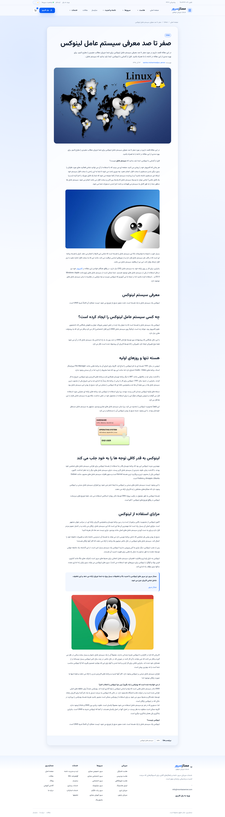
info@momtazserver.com (182, 789)
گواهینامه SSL (73, 776)
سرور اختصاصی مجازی (95, 776)
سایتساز (94, 10)
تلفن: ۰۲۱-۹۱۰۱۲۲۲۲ (186, 2)
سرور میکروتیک (97, 785)
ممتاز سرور (152, 587)
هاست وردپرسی (122, 776)
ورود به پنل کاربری (182, 795)
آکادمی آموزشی (48, 785)
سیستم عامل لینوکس (146, 740)
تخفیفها (75, 795)
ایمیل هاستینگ (122, 785)
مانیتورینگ (99, 800)
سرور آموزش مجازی (96, 795)
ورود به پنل (65, 2)
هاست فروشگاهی (121, 781)
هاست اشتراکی (122, 771)
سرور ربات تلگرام (97, 790)
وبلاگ (51, 781)
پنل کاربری (45, 10)
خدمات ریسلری (73, 785)
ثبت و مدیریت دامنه (71, 771)
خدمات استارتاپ (72, 790)
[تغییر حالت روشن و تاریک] (36, 2)
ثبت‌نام (58, 2)
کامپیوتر (79, 268)
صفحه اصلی (154, 10)
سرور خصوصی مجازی (95, 771)
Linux (166, 22)
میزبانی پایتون (122, 795)
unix (158, 740)
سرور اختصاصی (97, 781)
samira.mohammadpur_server (154, 62)
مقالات (85, 10)
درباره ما (50, 790)
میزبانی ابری (123, 790)
